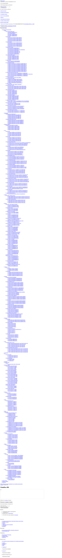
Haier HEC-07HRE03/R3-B (12, 90)
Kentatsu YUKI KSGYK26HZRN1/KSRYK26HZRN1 (16, 301)
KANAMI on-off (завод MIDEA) (11, 295)
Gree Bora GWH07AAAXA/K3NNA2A (14, 132)
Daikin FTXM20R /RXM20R (12, 450)
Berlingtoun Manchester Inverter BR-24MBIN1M (15, 123)
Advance (7, 462)
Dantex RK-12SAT (11, 464)
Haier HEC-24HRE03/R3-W (12, 35)
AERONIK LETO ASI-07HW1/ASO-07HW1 (15, 422)
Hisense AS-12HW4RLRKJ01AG (13, 252)
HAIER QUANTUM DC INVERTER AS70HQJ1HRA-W (17, 70)
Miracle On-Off (8, 338)
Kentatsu (5, 276)
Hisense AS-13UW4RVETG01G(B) (13, 224)
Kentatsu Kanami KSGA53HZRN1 (13, 294)
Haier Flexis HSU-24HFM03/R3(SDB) (14, 104)
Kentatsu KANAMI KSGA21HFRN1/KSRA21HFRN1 (17, 296)
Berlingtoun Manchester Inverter (11, 119)
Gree (5, 130)
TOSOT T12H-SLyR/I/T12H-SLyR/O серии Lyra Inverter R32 (18, 350)
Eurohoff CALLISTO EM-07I (13, 435)
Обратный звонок (3, 10)
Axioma (5, 266)
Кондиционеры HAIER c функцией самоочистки (10, 530)
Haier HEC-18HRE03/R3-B (12, 93)
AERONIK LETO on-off (10, 421)
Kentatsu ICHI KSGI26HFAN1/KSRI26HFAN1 (15, 289)
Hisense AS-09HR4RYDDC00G (13, 215)
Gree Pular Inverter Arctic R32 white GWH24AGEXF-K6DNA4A (18, 181)
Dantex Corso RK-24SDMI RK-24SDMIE (14, 468)
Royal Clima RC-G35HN (12, 368)
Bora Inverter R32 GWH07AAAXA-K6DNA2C (15, 151)
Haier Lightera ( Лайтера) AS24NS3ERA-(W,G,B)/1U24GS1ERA (18, 101)
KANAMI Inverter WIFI (10, 304)
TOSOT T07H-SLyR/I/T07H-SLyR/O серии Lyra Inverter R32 (18, 348)
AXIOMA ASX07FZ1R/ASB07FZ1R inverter (15, 272)
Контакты (4, 526)
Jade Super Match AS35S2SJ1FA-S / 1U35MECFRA (16, 111)
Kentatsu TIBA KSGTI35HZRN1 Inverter (14, 315)
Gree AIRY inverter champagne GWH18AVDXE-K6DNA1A (17, 185)
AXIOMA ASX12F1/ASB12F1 (13, 270)
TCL (5, 411)
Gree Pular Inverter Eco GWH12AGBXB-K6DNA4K (16, 171)
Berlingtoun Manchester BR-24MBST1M (14, 118)
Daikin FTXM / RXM (9, 449)
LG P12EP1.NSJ (10, 360)
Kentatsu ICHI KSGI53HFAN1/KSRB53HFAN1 (16, 288)
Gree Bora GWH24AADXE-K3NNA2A (14, 135)
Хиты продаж (4, 480)
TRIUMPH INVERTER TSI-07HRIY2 (14, 476)
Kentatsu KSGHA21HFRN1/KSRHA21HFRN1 (15, 282)
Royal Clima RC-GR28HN (12, 386)
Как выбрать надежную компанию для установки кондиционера (13, 541)
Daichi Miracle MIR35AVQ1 (12, 340)
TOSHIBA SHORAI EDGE (10, 195)
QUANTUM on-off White (10, 78)
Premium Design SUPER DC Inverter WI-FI (13, 264)
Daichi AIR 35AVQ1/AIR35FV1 (13, 337)
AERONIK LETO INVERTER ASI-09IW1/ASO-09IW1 (17, 427)
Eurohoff (5, 432)
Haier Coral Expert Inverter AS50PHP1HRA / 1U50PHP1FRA (18, 74)
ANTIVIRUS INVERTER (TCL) (11, 412)
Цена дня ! (4, 482)
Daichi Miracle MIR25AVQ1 (12, 339)
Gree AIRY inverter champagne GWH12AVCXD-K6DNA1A (17, 184)
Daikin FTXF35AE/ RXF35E (12, 447)
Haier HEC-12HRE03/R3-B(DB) (13, 97)
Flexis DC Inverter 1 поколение (11, 102)
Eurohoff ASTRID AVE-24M (12, 441)
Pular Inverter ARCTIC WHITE (11, 178)
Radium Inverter (8, 396)
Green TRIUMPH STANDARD (11, 470)
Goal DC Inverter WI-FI (10, 260)
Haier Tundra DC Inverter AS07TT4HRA (14, 77)
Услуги (3, 522)
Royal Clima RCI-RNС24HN (12, 376)
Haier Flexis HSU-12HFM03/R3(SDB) (14, 103)
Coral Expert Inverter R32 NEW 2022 (12, 72)
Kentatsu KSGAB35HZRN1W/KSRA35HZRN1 (15, 306)
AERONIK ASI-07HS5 (12, 417)
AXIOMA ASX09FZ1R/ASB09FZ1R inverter (15, 275)
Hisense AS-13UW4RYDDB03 (13, 210)
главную (6, 500)
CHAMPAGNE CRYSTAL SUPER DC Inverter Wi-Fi (14, 220)
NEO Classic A (8, 213)
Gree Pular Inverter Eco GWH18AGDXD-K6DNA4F (16, 172)
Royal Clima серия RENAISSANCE (12, 380)
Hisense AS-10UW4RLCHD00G (13, 212)
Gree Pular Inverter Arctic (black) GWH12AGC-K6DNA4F (17, 175)
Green (5, 469)
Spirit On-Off (8, 36)
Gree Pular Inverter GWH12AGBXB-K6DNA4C (16, 147)
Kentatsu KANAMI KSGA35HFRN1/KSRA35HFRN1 (17, 298)
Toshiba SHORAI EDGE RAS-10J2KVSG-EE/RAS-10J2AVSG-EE (19, 197)
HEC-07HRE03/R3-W (11, 33)
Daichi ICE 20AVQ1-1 (11, 328)
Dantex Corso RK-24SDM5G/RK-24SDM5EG (15, 456)
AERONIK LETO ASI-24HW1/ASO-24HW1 (15, 425)
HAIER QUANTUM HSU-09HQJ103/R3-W (15, 80)
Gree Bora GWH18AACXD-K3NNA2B (14, 134)
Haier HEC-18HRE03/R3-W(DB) (13, 58)
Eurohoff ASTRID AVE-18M (12, 443)
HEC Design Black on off (10, 89)
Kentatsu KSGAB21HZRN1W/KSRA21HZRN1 (15, 305)
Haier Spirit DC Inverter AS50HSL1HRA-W (15, 45)
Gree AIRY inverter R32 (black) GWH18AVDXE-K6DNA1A (17, 192)
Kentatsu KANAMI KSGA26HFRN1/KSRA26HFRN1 (17, 297)
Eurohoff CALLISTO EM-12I (13, 437)
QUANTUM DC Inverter (10, 62)
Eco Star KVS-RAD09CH (12, 394)
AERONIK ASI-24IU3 (11, 415)
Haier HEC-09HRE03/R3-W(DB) (13, 56)
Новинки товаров (5, 481)
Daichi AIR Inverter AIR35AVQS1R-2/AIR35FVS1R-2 (16, 320)
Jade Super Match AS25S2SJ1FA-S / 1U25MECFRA (16, 110)
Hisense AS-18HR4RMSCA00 (13, 247)
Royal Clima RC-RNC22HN (12, 381)
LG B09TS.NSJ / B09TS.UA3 (13, 357)
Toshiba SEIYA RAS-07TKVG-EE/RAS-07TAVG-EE (16, 200)
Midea (5, 399)
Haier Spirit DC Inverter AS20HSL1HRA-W (15, 42)
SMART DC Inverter (9, 207)
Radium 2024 (8, 392)
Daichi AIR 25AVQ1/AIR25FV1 (13, 335)
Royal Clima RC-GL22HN (12, 366)
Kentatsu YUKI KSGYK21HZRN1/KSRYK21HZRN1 (16, 300)
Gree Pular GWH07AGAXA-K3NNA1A (14, 137)
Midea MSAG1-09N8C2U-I (12, 407)
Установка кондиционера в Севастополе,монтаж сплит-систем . (12, 521)
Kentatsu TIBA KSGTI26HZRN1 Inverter (14, 314)
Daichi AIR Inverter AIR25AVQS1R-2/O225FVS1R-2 (16, 319)
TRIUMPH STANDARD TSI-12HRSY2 (14, 472)
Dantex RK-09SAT (11, 463)
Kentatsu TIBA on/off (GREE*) (11, 308)
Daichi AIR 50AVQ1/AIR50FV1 (13, 336)
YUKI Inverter (8, 299)
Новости (3, 544)
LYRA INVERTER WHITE (10, 164)
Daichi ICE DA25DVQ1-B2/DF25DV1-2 (14, 329)
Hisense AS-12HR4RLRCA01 (13, 246)
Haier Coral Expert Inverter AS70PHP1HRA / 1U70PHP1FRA (18, 75)
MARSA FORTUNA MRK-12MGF (13, 127)
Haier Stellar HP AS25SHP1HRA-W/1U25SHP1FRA (16, 49)
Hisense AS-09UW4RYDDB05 (13, 209)
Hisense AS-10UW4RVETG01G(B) (13, 225)
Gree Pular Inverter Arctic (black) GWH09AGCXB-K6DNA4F (18, 174)
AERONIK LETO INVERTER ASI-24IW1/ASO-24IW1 (17, 430)
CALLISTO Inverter (9, 433)
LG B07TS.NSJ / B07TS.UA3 (13, 355)
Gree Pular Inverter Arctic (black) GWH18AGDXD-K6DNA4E (18, 176)
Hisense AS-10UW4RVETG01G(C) (13, 221)
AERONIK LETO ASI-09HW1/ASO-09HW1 (15, 423)
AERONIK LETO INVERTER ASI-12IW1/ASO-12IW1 (17, 429)
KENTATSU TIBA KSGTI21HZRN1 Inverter (15, 313)
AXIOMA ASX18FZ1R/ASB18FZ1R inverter (15, 274)
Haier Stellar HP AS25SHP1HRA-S (13, 50)
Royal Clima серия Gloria (10, 388)
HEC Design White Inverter (10, 54)
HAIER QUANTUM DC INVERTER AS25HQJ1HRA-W (17, 65)
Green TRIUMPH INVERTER (11, 475)
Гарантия (3, 523)
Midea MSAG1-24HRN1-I (12, 402)
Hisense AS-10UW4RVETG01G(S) (13, 219)
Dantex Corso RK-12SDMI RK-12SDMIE (14, 466)
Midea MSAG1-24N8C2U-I (12, 408)
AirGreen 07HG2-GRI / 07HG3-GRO (14, 364)
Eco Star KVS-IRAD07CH (12, 397)
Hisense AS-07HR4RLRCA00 (13, 245)
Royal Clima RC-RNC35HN (12, 383)
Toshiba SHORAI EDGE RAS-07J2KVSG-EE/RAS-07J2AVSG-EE (19, 196)
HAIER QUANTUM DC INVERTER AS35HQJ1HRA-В (17, 68)
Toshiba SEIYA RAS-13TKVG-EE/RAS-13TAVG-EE (16, 202)
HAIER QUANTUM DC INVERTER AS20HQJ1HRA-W (17, 63)
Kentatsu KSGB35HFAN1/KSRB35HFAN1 (15, 280)
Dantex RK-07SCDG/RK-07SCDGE (14, 460)
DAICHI (5, 318)
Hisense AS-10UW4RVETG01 (13, 265)
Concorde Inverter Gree (9, 459)
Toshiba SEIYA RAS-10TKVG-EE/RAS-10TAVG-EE (16, 201)
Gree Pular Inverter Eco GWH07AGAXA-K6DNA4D (16, 170)
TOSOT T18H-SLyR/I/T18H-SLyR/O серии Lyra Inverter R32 (18, 351)
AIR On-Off (8, 333)
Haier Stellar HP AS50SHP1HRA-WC (14, 52)
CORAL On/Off (8, 83)
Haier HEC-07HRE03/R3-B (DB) (13, 95)
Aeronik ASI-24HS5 (11, 420)
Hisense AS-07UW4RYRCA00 (13, 261)
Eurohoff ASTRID (9, 438)
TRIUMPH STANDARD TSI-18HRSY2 (14, 473)
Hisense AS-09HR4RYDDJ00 (13, 240)
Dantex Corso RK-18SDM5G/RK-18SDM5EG (15, 458)
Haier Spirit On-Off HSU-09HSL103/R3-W (15, 38)
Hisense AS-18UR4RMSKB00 (13, 229)
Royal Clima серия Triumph (10, 377)
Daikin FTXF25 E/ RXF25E (12, 446)
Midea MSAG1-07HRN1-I (12, 403)
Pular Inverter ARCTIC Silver (10, 141)
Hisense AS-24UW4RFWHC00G (13, 238)
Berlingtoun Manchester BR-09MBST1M (14, 115)
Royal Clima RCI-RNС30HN (12, 374)
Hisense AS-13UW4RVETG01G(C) (13, 222)
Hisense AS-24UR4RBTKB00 (13, 230)
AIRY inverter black (9, 189)
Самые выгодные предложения (7, 524)
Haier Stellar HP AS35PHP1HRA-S (13, 53)
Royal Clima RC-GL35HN (12, 391)
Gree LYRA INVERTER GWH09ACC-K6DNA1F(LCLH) (17, 160)
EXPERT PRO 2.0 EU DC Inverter (11, 234)
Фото (3, 545)
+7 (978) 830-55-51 (3, 7)
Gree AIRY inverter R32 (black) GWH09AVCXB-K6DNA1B (17, 190)
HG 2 (7, 363)
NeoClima (5, 361)
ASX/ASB (8, 267)
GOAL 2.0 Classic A (9, 249)
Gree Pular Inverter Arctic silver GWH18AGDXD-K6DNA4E (17, 144)
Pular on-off (8, 136)
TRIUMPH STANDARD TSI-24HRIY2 (14, 477)
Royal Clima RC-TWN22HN (12, 379)
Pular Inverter (8, 146)
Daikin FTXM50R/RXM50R (12, 452)
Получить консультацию (4, 507)
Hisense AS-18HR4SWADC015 (13, 217)
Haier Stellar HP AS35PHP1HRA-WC (14, 51)
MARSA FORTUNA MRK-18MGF (13, 128)
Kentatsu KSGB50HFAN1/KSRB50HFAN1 (15, 278)
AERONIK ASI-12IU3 (11, 414)
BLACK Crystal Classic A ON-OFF (11, 204)
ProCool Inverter (8, 354)
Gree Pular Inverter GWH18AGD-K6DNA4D (15, 148)
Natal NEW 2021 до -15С (10, 342)
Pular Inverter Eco (9, 168)
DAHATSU (6, 352)
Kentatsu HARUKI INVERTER (11, 277)
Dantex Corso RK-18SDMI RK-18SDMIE (14, 467)
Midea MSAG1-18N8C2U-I (12, 410)
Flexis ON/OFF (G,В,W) (10, 85)
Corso (7, 454)
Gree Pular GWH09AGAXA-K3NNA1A (14, 138)
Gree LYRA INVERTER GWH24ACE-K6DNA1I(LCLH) (17, 163)
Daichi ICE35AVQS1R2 (12, 325)
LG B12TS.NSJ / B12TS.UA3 (13, 356)
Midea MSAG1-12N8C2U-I (12, 409)
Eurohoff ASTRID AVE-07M (12, 439)
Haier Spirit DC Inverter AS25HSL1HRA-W (15, 43)
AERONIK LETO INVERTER (11, 426)
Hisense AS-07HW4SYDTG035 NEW (14, 232)
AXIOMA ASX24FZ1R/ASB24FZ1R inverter (15, 273)
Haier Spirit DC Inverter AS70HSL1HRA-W (15, 46)
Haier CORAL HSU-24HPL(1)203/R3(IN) (14, 84)
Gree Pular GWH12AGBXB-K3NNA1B (14, 139)
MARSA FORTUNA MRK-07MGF (13, 126)
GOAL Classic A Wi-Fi (9, 244)
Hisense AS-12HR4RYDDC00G (13, 216)
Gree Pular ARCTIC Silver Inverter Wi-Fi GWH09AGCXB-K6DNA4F (19, 142)
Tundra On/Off (8, 60)
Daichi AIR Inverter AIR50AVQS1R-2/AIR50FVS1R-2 (16, 321)
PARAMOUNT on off (9, 400)
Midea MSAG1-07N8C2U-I (12, 406)
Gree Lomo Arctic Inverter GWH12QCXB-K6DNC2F (16, 193)
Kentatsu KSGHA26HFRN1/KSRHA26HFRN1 (15, 283)
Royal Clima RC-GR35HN (12, 387)
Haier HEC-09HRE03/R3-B (12, 91)
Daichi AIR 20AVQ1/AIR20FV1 (13, 334)
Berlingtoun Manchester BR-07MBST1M (14, 114)
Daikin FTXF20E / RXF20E (12, 445)
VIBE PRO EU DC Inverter (10, 211)
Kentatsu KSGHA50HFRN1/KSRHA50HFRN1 (15, 285)
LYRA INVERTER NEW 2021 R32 (12, 347)
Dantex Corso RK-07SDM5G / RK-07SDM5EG (15, 455)
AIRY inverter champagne (10, 182)
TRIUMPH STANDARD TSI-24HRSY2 (14, 474)
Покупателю (4, 543)
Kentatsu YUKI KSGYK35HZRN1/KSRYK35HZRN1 (16, 302)
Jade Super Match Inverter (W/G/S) (11, 109)
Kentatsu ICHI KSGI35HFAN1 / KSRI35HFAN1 (16, 287)
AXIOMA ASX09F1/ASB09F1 (13, 269)
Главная (1, 484)
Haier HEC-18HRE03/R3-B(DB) (13, 98)
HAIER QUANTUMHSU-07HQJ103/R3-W (15, 79)
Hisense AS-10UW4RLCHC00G (13, 235)
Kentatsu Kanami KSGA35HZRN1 (13, 293)
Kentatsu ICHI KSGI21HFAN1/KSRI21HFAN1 (15, 290)
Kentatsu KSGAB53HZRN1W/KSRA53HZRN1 (15, 307)
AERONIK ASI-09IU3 (11, 413)
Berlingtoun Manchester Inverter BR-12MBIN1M (15, 121)
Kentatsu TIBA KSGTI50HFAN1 (13, 311)
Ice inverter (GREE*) (9, 322)
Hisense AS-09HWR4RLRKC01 (13, 257)
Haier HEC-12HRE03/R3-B (12, 92)
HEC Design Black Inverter (10, 94)
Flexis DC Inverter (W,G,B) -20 (11, 105)
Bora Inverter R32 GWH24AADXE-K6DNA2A (15, 154)
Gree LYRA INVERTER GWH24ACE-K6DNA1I (16, 159)
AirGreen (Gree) (6, 362)
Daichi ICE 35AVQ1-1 (11, 330)
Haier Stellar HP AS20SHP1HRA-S (13, 48)
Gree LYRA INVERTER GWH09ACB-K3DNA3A (16, 156)
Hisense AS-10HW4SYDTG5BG (13, 205)
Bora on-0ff (8, 131)
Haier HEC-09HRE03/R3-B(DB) (13, 96)
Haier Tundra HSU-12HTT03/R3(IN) (14, 61)
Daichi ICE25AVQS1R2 (12, 324)
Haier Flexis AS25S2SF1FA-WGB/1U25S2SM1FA (16, 106)
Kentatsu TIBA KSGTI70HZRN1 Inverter (14, 317)
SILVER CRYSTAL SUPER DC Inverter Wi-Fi (13, 218)
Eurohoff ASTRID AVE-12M (12, 442)
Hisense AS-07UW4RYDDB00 (13, 208)
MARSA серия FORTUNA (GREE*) (12, 125)
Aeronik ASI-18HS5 (11, 419)
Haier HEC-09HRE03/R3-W (12, 32)
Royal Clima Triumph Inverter (10, 384)
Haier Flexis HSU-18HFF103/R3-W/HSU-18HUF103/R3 (17, 88)
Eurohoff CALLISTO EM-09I (13, 436)
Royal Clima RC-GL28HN (12, 367)
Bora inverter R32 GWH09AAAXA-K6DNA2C (15, 152)
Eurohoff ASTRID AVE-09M (12, 440)
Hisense (5, 203)
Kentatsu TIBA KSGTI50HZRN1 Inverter (14, 316)
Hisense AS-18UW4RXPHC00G (13, 237)
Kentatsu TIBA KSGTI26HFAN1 (13, 310)
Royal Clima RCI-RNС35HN (12, 375)
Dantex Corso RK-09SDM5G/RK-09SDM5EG (15, 457)
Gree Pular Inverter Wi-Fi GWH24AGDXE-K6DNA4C (16, 149)
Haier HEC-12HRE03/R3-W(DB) (13, 57)
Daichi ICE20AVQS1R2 (12, 323)
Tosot (5, 341)
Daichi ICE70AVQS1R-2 (12, 326)
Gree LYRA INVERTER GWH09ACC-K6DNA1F (16, 165)
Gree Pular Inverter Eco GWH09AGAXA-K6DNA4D (16, 169)
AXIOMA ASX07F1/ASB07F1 (13, 268)
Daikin (5, 444)
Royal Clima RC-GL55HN (12, 369)
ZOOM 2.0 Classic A (9, 254)
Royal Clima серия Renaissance (11, 373)
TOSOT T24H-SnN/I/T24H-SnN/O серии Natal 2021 (16, 346)
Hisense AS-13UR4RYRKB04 (13, 228)
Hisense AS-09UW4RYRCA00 (13, 263)
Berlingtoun (6, 113)
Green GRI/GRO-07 (11, 479)
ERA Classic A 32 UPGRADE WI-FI (12, 255)
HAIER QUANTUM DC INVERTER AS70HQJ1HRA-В (17, 71)
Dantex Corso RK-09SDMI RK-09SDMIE (14, 465)
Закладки (3, 550)
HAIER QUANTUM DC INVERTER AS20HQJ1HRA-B (17, 64)
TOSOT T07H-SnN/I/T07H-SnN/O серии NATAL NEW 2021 (18, 343)
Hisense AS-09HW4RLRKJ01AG (13, 251)
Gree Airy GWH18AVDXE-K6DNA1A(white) (15, 188)
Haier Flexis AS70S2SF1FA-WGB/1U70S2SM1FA (16, 108)
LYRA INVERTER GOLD (10, 155)
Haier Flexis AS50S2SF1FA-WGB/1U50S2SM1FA (16, 107)
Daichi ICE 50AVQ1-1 (11, 331)
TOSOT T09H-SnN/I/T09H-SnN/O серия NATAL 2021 (17, 344)
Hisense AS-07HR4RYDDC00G (13, 214)
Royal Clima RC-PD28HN (12, 372)
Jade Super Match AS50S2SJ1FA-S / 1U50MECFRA (16, 112)
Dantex (5, 453)
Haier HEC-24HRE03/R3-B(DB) (13, 99)
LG (4, 353)
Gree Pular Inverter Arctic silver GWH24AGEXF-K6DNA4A (17, 145)
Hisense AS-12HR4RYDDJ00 (13, 241)
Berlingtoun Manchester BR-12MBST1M (14, 116)
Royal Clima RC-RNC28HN (12, 382)
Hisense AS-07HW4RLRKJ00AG (13, 250)
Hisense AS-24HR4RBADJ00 (13, 243)
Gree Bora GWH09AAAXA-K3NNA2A (14, 133)
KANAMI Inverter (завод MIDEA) (11, 291)
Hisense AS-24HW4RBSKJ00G (13, 253)
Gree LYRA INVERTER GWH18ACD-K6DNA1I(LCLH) (17, 162)
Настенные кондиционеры (6, 29)
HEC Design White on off (10, 31)
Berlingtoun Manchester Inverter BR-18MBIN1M (15, 122)
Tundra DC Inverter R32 (10, 76)
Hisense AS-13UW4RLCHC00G (13, 236)
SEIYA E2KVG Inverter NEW (11, 199)
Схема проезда (10, 513)
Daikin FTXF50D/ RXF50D (12, 448)
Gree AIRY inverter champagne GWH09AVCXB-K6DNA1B (17, 183)
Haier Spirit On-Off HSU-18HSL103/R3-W (15, 40)
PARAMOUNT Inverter (10, 405)
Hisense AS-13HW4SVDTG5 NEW (13, 233)
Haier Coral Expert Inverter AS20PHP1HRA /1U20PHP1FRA (17, 73)
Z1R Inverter (8, 271)
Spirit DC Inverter (9, 41)
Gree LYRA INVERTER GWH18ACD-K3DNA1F (16, 158)
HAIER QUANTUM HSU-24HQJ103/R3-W (15, 82)
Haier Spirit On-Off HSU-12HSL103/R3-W (15, 39)
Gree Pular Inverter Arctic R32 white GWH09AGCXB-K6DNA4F (18, 179)
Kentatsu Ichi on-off (9, 286)
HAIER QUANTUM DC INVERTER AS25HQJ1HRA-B (17, 66)
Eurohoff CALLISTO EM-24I (13, 434)
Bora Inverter (8, 150)
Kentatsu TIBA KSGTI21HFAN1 (13, 309)
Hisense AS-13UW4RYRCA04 (13, 262)
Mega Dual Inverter (9, 358)
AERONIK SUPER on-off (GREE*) (12, 416)
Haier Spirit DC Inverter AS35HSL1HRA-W (15, 44)
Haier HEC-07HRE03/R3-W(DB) (13, 55)
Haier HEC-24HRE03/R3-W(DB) (13, 59)
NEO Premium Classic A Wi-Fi (11, 231)
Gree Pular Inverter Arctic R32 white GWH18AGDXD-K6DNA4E (18, 180)
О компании (4, 525)
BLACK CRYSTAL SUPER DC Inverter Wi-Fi (13, 223)
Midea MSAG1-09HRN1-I (12, 404)
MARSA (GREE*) (7, 124)
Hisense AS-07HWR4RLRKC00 (13, 256)
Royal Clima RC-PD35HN (12, 371)
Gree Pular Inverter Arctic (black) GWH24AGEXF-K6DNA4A (18, 177)
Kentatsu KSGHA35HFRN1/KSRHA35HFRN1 (15, 284)
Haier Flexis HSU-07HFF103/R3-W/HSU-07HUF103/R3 (17, 86)
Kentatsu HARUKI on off (10, 281)
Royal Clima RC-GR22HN (12, 385)
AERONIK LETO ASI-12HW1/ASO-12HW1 (15, 424)
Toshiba (5, 194)
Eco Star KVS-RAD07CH (12, 393)
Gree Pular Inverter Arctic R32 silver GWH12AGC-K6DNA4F (18, 143)
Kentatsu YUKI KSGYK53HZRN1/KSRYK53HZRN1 (16, 303)
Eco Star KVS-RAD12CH (12, 395)
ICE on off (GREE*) (9, 327)
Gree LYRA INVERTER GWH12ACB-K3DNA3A (16, 157)
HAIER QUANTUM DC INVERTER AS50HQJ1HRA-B (17, 69)
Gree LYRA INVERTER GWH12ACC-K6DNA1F (16, 166)
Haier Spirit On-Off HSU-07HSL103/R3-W (15, 37)
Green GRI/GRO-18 (11, 478)
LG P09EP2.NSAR (11, 359)
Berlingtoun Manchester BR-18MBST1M (14, 117)
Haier (5, 30)
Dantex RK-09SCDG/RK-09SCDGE (14, 461)
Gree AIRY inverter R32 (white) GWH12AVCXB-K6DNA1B (17, 187)
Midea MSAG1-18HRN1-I (12, 401)
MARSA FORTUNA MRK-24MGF (13, 129)
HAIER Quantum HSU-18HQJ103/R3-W (14, 81)
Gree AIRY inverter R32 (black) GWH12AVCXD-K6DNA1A (18, 191)
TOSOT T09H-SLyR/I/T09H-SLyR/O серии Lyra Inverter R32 (18, 349)
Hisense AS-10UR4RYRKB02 (13, 227)
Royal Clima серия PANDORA (11, 370)
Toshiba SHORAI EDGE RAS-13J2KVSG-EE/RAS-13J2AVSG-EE (19, 198)
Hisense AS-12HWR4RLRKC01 (13, 258)
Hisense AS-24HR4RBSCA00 (13, 248)
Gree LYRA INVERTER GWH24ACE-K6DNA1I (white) (17, 167)
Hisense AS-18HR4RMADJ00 (13, 242)
